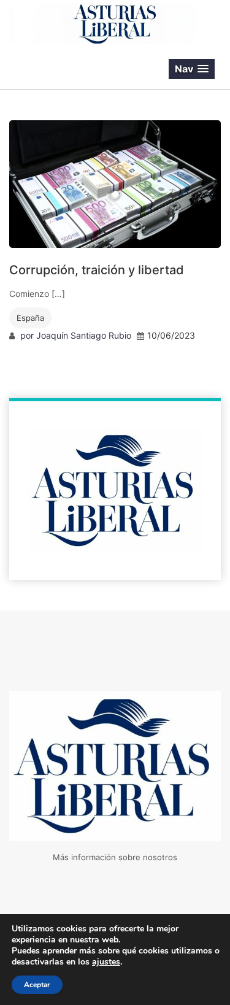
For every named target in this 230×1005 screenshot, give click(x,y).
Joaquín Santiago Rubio (83, 335)
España (30, 318)
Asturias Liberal (76, 69)
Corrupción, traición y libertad (96, 270)
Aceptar (37, 985)
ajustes (106, 962)
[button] (192, 69)
